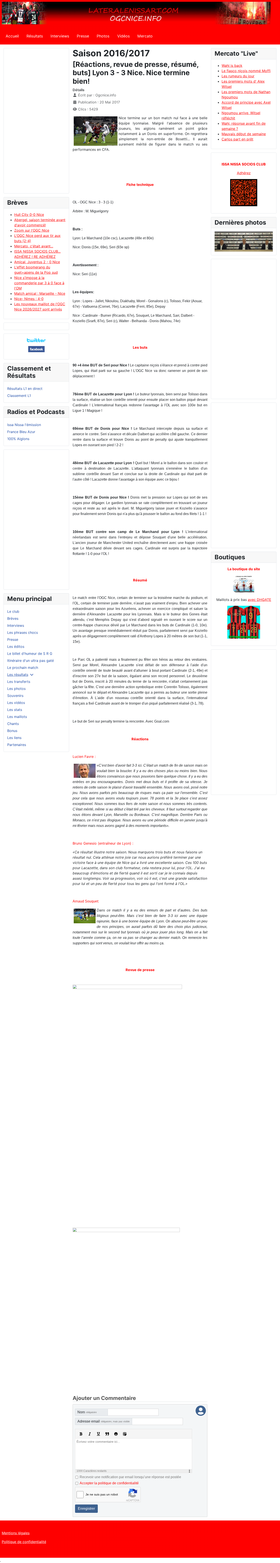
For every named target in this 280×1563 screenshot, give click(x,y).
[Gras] (81, 1434)
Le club (13, 611)
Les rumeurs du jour (238, 76)
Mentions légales (16, 1533)
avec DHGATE (259, 599)
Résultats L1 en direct (24, 388)
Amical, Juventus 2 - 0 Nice (37, 262)
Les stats (14, 709)
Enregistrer (86, 1508)
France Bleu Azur (21, 432)
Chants (13, 723)
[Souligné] (98, 1434)
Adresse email (103, 1421)
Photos (103, 36)
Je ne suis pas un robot (102, 1494)
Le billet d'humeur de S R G (29, 653)
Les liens (14, 737)
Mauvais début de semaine (244, 134)
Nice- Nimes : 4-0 (29, 299)
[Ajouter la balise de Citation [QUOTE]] (107, 1434)
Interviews (60, 36)
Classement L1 (19, 395)
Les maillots (17, 716)
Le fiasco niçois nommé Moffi (246, 71)
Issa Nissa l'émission (24, 425)
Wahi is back (232, 65)
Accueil (12, 36)
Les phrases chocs (22, 632)
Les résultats (17, 674)
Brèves (12, 618)
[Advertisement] (36, 122)
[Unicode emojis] (124, 1434)
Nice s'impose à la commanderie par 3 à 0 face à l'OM (39, 282)
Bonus (12, 730)
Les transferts (18, 681)
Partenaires (16, 744)
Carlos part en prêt (237, 139)
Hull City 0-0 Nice (29, 214)
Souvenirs (15, 695)
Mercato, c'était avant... (33, 246)
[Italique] (89, 1434)
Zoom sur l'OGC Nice (31, 230)
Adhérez (244, 173)
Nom (87, 1412)
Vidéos (123, 36)
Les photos (16, 688)
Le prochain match (22, 667)
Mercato (145, 36)
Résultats (34, 36)
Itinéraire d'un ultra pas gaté (30, 660)
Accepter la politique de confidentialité (109, 1483)
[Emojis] (116, 1434)
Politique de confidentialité (24, 1542)
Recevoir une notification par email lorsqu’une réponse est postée (130, 1477)
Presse (83, 36)
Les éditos (15, 646)
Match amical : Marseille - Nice (39, 293)
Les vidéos (16, 702)
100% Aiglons (18, 439)
